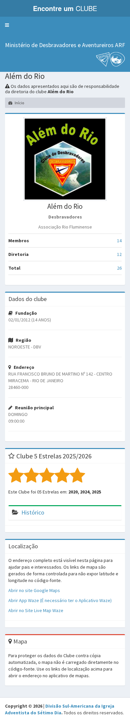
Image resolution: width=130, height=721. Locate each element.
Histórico (32, 512)
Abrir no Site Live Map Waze (35, 610)
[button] (7, 25)
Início (19, 102)
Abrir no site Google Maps (34, 590)
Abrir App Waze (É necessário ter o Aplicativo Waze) (60, 600)
